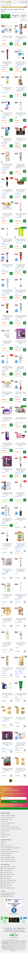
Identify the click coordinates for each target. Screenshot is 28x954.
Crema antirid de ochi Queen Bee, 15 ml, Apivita (21, 139)
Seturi (16, 424)
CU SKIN (3, 193)
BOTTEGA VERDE (19, 671)
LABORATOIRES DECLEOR (5, 573)
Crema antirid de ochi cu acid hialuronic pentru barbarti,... (7, 545)
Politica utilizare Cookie (6, 845)
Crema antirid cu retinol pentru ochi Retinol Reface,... (20, 215)
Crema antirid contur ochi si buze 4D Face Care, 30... (7, 165)
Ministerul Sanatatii (5, 855)
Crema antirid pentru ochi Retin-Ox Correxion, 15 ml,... (21, 570)
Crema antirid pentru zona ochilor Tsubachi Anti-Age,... (7, 444)
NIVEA (16, 116)
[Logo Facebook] (10, 935)
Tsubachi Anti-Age (6, 448)
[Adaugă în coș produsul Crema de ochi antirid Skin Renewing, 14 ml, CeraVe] (11, 273)
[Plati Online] (14, 937)
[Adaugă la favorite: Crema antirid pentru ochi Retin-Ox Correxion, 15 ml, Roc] (16, 556)
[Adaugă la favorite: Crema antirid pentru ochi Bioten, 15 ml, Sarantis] (2, 582)
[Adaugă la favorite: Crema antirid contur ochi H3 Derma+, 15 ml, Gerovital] (16, 24)
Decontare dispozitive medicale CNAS (9, 851)
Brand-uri (3, 832)
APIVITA (16, 142)
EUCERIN (17, 370)
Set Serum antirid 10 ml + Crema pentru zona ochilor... (7, 470)
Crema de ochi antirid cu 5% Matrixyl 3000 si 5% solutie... (7, 316)
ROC (16, 574)
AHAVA (3, 217)
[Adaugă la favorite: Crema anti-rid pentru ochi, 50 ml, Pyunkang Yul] (2, 681)
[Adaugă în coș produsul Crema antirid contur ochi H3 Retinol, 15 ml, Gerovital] (11, 120)
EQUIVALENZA (5, 548)
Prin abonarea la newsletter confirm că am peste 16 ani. (14, 794)
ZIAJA (3, 344)
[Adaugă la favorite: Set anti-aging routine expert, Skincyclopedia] (16, 405)
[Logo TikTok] (17, 935)
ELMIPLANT (17, 65)
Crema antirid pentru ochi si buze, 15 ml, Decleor (7, 570)
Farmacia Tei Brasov (6, 884)
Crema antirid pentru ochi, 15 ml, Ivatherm (7, 37)
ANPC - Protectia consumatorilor (8, 861)
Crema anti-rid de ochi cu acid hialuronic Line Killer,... (7, 669)
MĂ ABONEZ (14, 801)
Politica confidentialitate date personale (10, 847)
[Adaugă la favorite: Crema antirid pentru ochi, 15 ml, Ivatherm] (2, 24)
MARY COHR (4, 646)
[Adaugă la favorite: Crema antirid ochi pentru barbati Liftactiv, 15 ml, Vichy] (16, 506)
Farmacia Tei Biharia (6, 878)
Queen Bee (17, 143)
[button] (11, 500)
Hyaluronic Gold (18, 548)
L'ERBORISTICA (18, 622)
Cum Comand (4, 821)
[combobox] (14, 4)
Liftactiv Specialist (19, 269)
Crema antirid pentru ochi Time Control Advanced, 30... (21, 190)
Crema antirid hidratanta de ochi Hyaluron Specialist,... (21, 165)
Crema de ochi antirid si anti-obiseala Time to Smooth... (7, 393)
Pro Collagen (18, 599)
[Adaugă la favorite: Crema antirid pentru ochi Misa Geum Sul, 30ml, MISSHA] (2, 606)
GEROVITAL (17, 40)
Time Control (18, 194)
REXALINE (4, 671)
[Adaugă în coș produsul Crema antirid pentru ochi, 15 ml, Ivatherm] (11, 43)
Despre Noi (3, 842)
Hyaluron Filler (18, 371)
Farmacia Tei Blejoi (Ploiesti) (8, 888)
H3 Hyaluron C (5, 143)
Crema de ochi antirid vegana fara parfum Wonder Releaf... (7, 240)
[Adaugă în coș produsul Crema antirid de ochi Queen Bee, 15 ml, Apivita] (24, 145)
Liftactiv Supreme (19, 748)
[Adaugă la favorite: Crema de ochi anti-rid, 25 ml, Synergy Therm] (16, 226)
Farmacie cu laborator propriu (8, 823)
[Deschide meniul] (2, 2)
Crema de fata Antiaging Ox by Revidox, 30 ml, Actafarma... (7, 769)
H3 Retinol (4, 118)
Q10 (16, 118)
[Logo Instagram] (15, 935)
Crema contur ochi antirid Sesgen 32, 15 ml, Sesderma (7, 519)
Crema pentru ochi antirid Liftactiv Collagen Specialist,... (21, 266)
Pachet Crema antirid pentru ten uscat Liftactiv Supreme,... (21, 744)
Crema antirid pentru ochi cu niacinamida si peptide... (7, 190)
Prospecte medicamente (6, 853)
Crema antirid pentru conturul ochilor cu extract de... (7, 342)
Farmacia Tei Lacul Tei (7, 872)
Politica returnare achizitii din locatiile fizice (11, 828)
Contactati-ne (4, 836)
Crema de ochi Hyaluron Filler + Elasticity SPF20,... (21, 367)
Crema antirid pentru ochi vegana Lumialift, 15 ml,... (21, 619)
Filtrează (24, 20)
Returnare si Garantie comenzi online (9, 827)
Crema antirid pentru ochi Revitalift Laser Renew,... (7, 63)
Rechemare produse (5, 834)
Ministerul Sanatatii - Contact (7, 859)
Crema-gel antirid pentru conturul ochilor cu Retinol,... (7, 419)
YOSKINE (4, 446)
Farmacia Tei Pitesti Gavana (8, 882)
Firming (3, 218)
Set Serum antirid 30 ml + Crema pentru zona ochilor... (7, 744)
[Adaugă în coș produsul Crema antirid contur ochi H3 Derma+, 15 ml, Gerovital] (24, 43)
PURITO (3, 242)
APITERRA (4, 721)
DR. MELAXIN (5, 92)
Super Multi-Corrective (20, 347)
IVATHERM (4, 40)
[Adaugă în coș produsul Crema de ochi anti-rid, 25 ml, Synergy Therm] (24, 246)
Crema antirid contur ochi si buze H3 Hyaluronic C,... (7, 139)
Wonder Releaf (5, 244)
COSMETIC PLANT (6, 167)
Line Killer (4, 673)
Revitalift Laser (5, 67)
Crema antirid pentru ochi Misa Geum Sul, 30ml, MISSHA (7, 619)
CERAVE (3, 269)
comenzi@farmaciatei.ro (8, 896)
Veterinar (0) (23, 16)
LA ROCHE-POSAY (6, 293)
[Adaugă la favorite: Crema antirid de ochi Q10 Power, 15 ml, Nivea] (16, 100)
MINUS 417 (17, 193)
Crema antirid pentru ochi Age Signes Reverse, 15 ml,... (7, 643)
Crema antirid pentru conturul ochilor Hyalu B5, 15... (7, 291)
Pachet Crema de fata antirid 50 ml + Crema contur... (7, 494)
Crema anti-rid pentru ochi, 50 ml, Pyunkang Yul (7, 694)
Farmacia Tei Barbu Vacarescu (9, 866)
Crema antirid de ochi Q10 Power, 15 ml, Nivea (21, 114)
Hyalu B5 (4, 295)
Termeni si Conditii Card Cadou (8, 817)
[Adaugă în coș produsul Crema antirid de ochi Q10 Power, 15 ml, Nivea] (24, 120)
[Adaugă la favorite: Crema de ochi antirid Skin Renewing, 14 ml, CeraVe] (2, 252)
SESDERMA (4, 522)
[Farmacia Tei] (7, 2)
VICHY (16, 268)
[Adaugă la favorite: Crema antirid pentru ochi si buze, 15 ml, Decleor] (2, 556)
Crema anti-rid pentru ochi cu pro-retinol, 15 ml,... (21, 669)
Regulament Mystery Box (7, 819)
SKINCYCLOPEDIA (5, 319)
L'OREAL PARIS (5, 65)
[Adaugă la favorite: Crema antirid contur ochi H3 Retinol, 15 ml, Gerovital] (2, 100)
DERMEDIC (4, 370)
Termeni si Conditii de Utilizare (8, 815)
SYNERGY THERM (19, 242)
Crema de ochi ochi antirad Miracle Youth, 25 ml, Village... (21, 470)
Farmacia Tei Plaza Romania (8, 868)
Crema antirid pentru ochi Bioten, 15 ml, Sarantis (7, 595)
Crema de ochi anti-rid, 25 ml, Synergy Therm (20, 239)
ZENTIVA (3, 772)
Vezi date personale (12, 804)
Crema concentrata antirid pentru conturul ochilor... (7, 367)
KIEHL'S (16, 346)
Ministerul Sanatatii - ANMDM (8, 857)
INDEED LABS (18, 217)
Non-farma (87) (6, 16)
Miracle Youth (18, 473)
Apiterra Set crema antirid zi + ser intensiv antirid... (20, 718)
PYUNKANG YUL (5, 697)
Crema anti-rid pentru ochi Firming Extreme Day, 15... (7, 215)
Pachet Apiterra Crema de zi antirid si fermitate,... (7, 718)
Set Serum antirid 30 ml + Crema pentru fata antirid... (20, 342)
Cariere (2, 844)
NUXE (16, 697)
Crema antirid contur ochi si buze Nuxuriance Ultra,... (20, 694)
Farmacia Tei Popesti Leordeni (9, 880)
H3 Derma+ (17, 41)
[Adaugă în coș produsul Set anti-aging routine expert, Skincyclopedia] (24, 426)
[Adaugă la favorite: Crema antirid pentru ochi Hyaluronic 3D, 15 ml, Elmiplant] (16, 49)
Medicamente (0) (15, 16)
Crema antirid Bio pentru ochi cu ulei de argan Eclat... (21, 643)
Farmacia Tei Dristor (6, 870)
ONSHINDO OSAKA (19, 448)
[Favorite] (21, 2)
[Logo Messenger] (13, 935)
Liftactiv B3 (17, 397)
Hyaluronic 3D (18, 67)
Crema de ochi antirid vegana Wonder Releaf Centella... (20, 291)
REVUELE (4, 421)
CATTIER (17, 647)
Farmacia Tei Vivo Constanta (8, 874)
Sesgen (3, 523)
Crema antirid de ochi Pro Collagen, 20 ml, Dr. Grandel (20, 595)
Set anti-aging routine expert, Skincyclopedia (20, 418)
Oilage (3, 371)
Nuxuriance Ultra (19, 698)
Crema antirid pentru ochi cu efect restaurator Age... (21, 88)
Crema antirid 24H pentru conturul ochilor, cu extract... (20, 444)
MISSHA (3, 622)
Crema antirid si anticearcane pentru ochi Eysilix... (20, 494)
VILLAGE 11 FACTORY (19, 472)
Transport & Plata (5, 825)
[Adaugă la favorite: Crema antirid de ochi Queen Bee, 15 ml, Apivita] (16, 126)
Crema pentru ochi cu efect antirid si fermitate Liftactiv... (20, 316)
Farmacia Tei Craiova (7, 886)
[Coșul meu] (24, 2)
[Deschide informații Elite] (3, 26)
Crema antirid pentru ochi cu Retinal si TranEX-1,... (7, 88)
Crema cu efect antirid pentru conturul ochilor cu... (20, 393)
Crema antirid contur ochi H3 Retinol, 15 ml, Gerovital (7, 114)
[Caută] (26, 5)
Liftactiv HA (17, 320)
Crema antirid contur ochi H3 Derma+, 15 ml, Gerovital (20, 37)
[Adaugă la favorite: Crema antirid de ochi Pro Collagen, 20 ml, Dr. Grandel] (16, 582)
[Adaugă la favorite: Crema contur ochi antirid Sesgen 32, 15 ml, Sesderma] (2, 506)
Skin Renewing (5, 271)
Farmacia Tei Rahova (7, 876)
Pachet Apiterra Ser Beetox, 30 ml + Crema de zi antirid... (20, 769)
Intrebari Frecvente (5, 830)
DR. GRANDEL (18, 598)
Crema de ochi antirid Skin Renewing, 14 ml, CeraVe (7, 266)
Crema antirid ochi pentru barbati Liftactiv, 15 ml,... (20, 519)
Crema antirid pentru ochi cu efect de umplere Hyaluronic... (21, 545)
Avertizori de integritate (6, 849)
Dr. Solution (4, 194)
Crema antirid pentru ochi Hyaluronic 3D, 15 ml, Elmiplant (20, 63)
